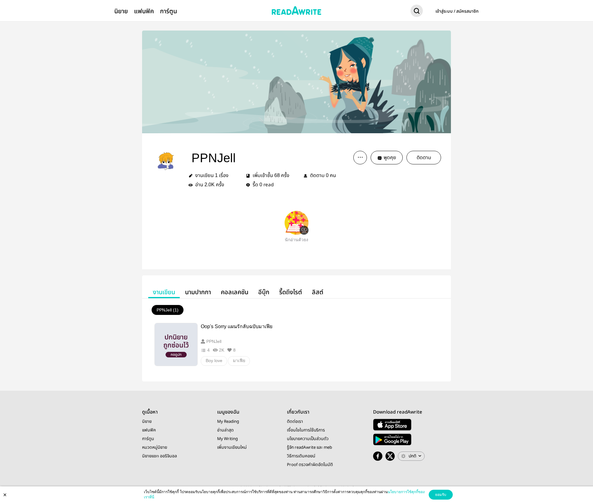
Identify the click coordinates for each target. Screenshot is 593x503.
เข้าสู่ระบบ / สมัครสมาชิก (457, 11)
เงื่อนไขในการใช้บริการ (306, 430)
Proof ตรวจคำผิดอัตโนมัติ (310, 464)
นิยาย (121, 11)
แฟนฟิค (144, 11)
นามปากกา (198, 292)
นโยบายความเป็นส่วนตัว (308, 438)
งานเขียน (164, 292)
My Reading (228, 421)
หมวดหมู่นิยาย (154, 447)
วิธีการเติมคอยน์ (301, 456)
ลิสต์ (317, 292)
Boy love (214, 360)
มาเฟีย (239, 360)
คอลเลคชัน (234, 292)
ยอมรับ (440, 495)
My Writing (227, 438)
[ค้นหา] (416, 12)
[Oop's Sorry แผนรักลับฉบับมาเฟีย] (176, 344)
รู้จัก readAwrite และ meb (309, 447)
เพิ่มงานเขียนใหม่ (232, 447)
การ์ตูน (168, 11)
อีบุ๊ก (263, 292)
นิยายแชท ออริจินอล (159, 456)
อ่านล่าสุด (225, 430)
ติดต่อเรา (295, 421)
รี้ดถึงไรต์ (290, 292)
